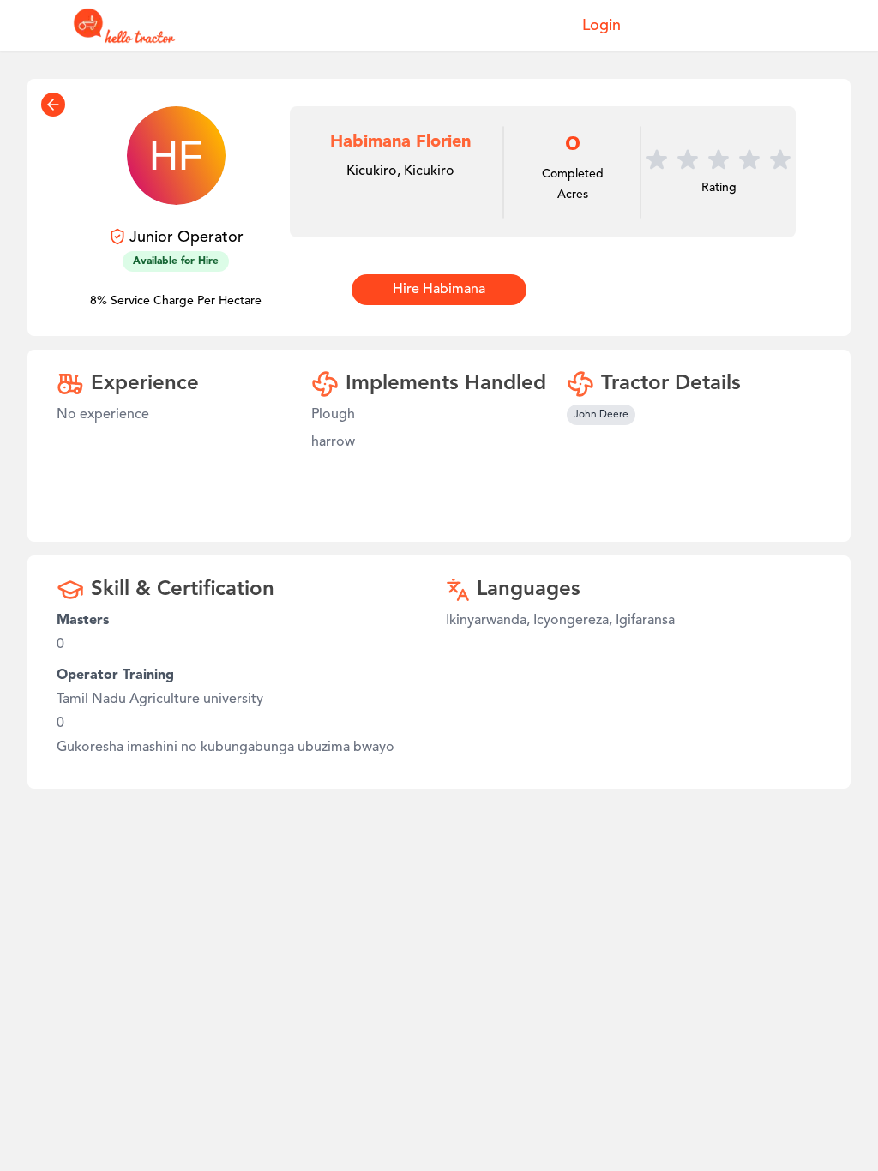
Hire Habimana (439, 290)
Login (601, 25)
